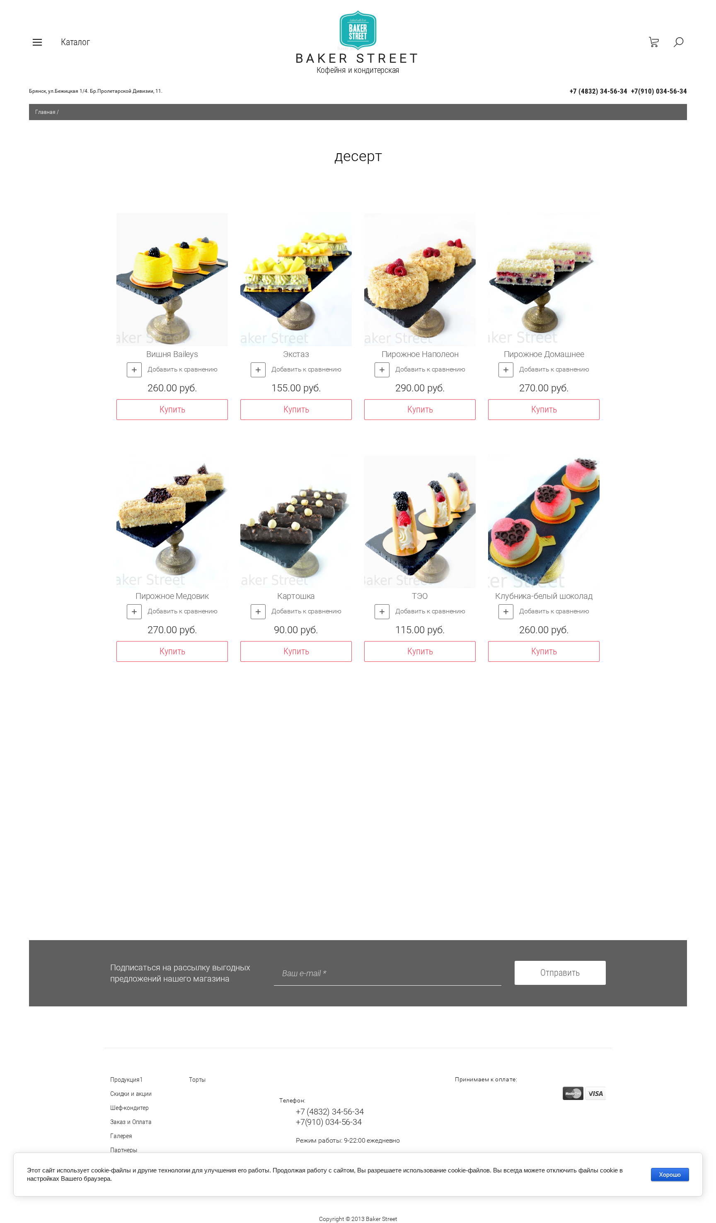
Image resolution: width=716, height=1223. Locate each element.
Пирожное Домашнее (544, 354)
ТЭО (420, 596)
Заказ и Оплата (131, 1122)
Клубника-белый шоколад (543, 596)
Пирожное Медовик (172, 596)
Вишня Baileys (172, 354)
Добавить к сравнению (182, 369)
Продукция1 (126, 1079)
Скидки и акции (131, 1094)
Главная (45, 112)
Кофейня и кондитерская (358, 70)
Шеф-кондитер (129, 1108)
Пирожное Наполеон (420, 354)
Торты (197, 1079)
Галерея (121, 1136)
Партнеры (123, 1150)
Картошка (296, 596)
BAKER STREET (358, 58)
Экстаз (296, 354)
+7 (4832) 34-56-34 (598, 91)
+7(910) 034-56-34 (659, 91)
